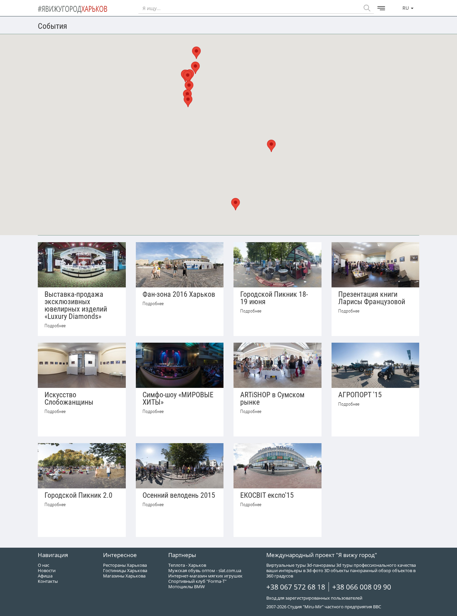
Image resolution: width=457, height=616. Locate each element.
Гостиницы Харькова (125, 570)
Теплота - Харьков (187, 565)
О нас (43, 565)
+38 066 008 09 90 (361, 587)
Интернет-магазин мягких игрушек (205, 575)
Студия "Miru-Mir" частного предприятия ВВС (334, 606)
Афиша (45, 575)
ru (406, 8)
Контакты (48, 581)
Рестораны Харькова (125, 565)
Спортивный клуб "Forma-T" (197, 581)
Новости (47, 570)
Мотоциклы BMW (186, 586)
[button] (271, 146)
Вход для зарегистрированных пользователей (314, 598)
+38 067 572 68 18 (295, 587)
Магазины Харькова (124, 575)
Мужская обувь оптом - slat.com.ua (204, 570)
